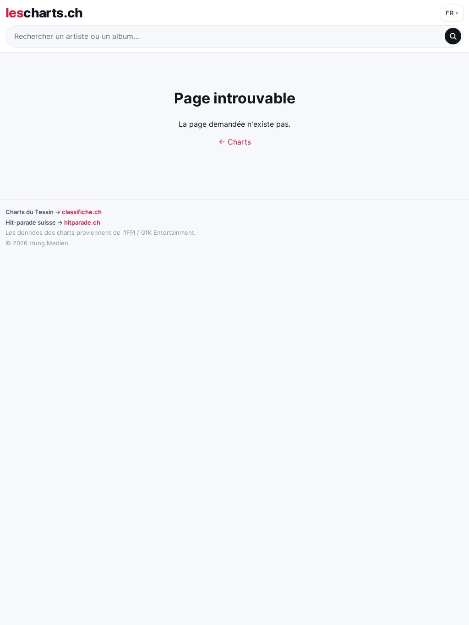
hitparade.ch (82, 222)
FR (450, 12)
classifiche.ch (82, 212)
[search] (453, 36)
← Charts (234, 141)
